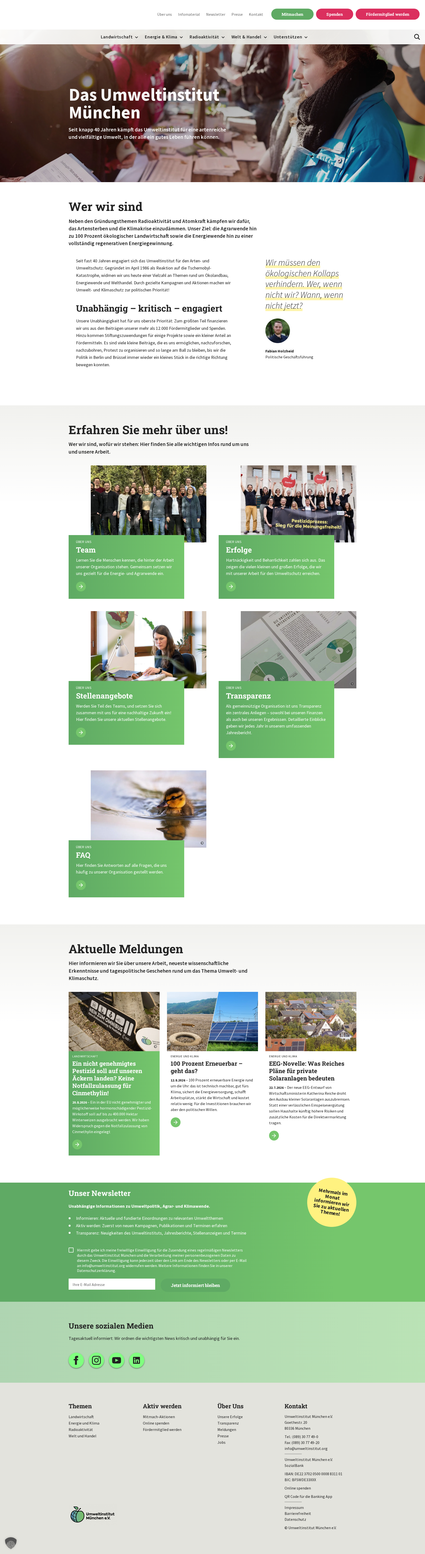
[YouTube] (116, 1360)
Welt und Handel (82, 1436)
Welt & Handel (246, 37)
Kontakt (256, 14)
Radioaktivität (204, 37)
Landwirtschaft (117, 37)
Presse (237, 14)
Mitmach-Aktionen (159, 1417)
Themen (80, 1406)
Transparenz (228, 1423)
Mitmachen (293, 14)
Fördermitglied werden (387, 14)
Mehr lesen (137, 532)
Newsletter (215, 14)
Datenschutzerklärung (96, 1270)
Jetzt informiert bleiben (195, 1285)
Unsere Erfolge (230, 1417)
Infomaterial (189, 14)
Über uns (164, 14)
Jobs (221, 1442)
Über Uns (230, 1406)
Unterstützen (288, 37)
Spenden (334, 14)
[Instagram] (96, 1360)
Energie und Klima (84, 1423)
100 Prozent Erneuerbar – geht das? (212, 1062)
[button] (11, 1543)
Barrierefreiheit (298, 1513)
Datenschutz (295, 1519)
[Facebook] (76, 1360)
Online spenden (156, 1423)
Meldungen (226, 1429)
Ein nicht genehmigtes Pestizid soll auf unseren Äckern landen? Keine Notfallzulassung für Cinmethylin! (114, 1073)
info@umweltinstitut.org (103, 1265)
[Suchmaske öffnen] (417, 37)
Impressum (294, 1507)
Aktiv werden (162, 1406)
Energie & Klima (161, 37)
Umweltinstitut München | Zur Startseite (36, 15)
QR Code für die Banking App (308, 1496)
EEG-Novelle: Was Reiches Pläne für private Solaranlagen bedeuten (310, 1069)
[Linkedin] (136, 1360)
